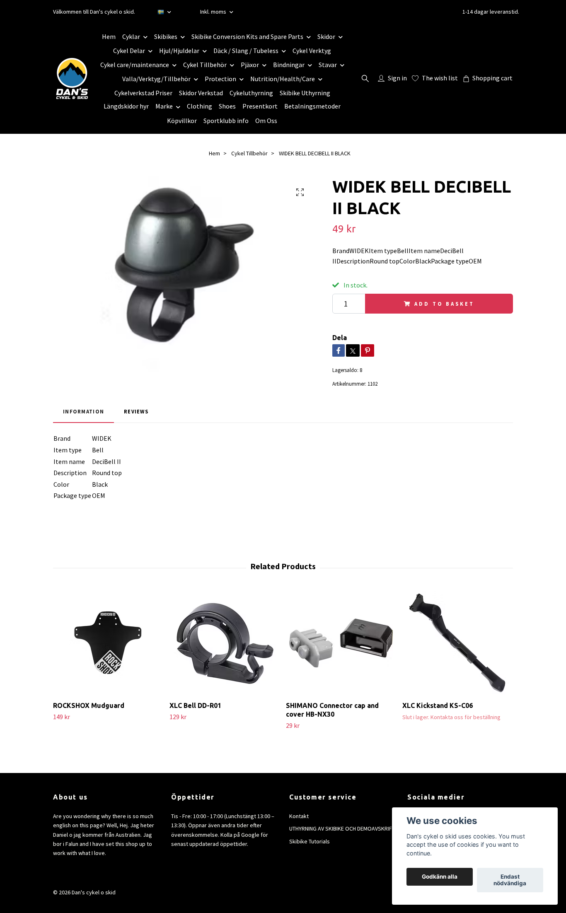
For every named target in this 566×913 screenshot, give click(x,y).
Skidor (326, 36)
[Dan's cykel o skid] (72, 78)
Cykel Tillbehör (205, 64)
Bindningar (289, 64)
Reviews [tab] (136, 411)
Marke (164, 106)
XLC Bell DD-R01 (195, 705)
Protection (220, 79)
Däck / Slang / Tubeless (245, 50)
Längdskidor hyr (126, 106)
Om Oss (266, 120)
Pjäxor (250, 64)
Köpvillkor (182, 120)
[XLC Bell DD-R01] (224, 643)
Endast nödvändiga (509, 880)
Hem (109, 36)
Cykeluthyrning (251, 93)
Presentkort (260, 106)
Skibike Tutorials (309, 841)
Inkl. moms (213, 11)
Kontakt (299, 816)
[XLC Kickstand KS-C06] (457, 643)
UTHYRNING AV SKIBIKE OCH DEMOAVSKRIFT (342, 828)
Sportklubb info (226, 120)
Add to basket (444, 303)
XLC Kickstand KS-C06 (437, 705)
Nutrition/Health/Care (282, 79)
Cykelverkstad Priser (143, 93)
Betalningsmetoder (312, 106)
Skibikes (165, 36)
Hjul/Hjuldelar (179, 50)
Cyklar (131, 36)
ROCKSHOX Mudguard (88, 705)
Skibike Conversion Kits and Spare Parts (247, 36)
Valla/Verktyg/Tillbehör (156, 79)
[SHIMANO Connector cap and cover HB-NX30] (341, 643)
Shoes (227, 106)
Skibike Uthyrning (305, 93)
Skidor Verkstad (201, 93)
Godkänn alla (439, 877)
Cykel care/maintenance (134, 64)
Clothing (199, 106)
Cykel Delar (129, 50)
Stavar (328, 64)
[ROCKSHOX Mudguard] (108, 643)
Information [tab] (83, 411)
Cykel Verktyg (312, 50)
